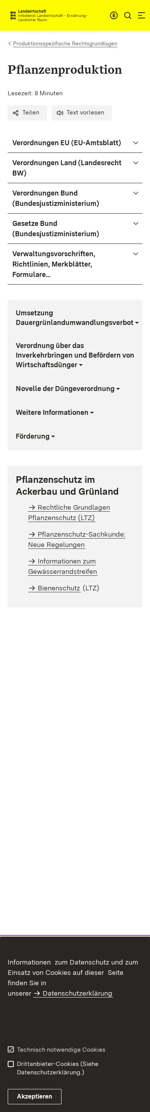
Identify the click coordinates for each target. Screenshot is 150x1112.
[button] (27, 113)
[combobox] (114, 15)
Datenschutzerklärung (77, 993)
